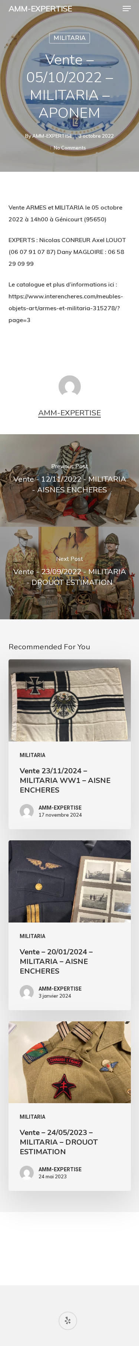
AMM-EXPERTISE (40, 8)
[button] (127, 8)
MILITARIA (69, 37)
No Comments (70, 148)
